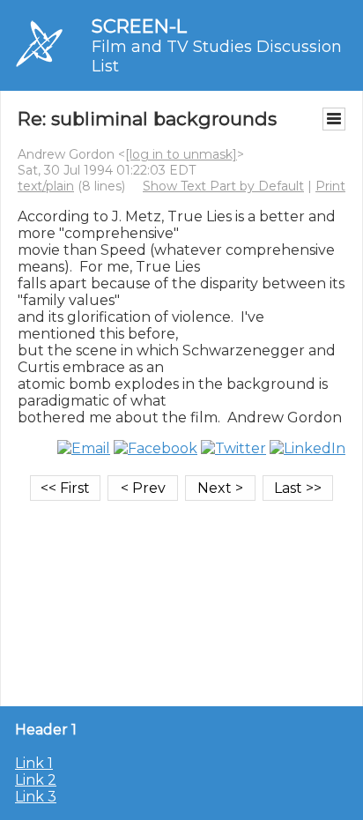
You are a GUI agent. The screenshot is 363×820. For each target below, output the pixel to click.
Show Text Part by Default (223, 186)
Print (330, 186)
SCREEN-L (139, 26)
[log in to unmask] (181, 154)
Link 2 (35, 780)
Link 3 (35, 796)
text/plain (46, 186)
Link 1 (34, 763)
